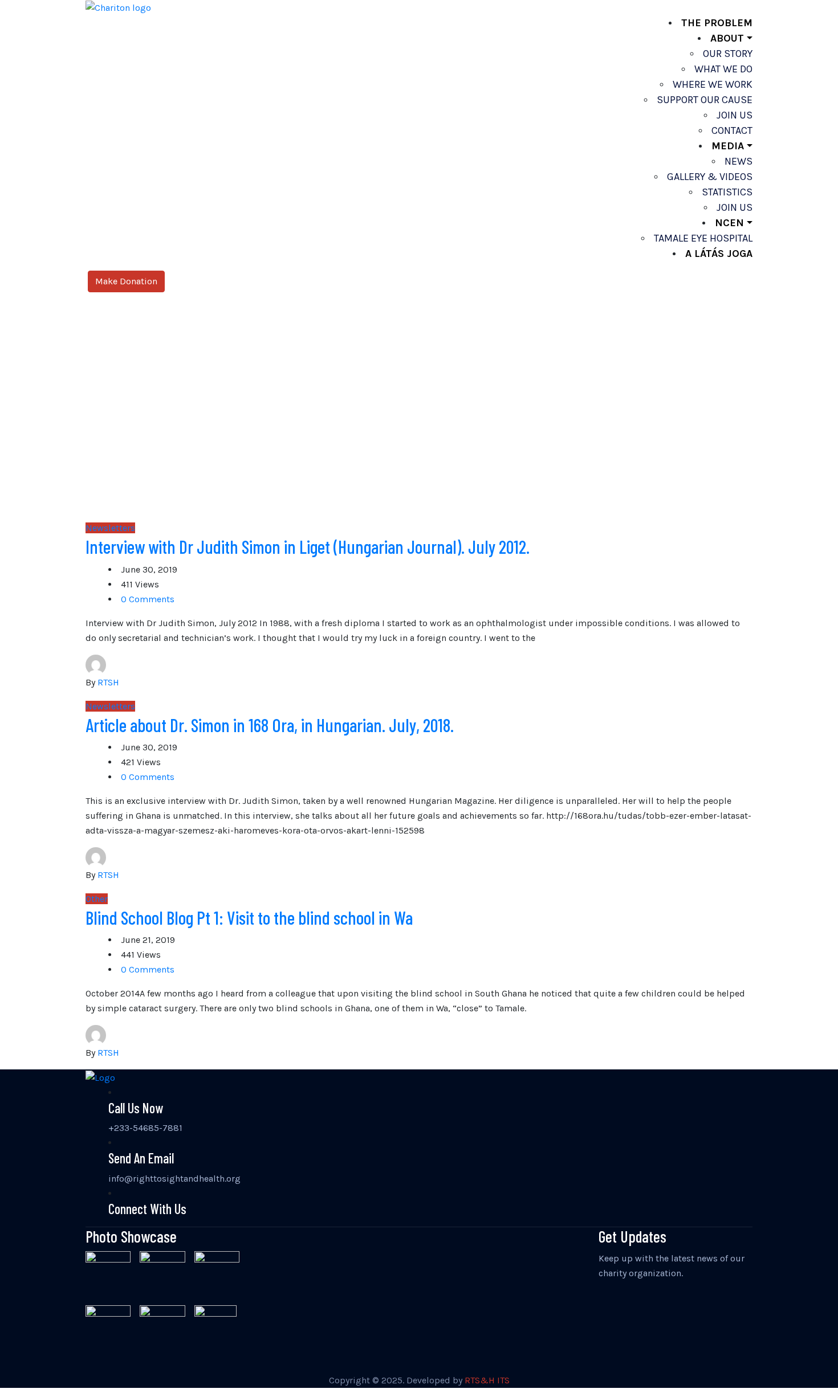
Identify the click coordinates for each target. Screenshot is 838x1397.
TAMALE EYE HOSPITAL (703, 238)
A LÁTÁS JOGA (718, 253)
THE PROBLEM (716, 23)
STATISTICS (727, 192)
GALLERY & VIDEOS (709, 176)
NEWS (738, 161)
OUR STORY (727, 53)
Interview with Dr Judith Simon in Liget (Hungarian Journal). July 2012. (308, 546)
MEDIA (727, 146)
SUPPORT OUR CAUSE (704, 99)
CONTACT (731, 130)
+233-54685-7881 (145, 1127)
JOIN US (734, 115)
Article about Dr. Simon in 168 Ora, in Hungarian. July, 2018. (270, 725)
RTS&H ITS (487, 1380)
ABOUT (727, 38)
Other (97, 898)
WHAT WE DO (723, 69)
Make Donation (126, 281)
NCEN (729, 223)
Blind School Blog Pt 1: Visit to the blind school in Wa (249, 917)
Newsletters (110, 527)
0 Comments (147, 599)
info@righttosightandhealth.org (174, 1178)
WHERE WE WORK (712, 84)
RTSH (108, 682)
